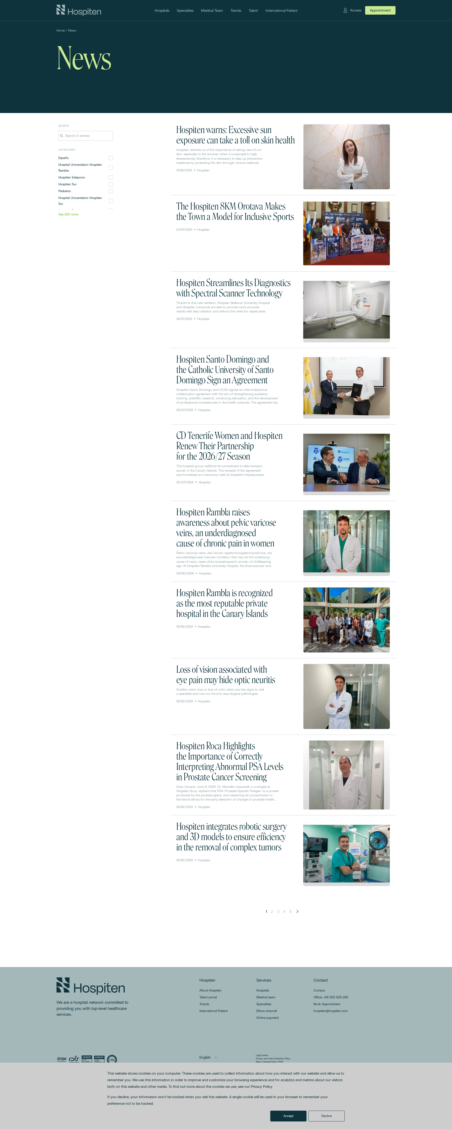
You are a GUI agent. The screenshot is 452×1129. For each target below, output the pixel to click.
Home (60, 30)
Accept (288, 1116)
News (72, 30)
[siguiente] (297, 911)
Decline (326, 1116)
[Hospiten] (78, 10)
